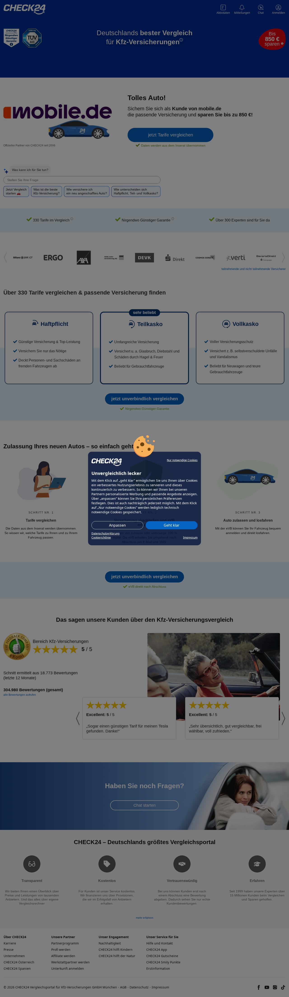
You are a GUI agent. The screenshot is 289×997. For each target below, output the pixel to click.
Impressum (190, 537)
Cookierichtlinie (101, 537)
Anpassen (117, 525)
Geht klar (171, 525)
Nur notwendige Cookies (182, 460)
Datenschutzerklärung (105, 533)
